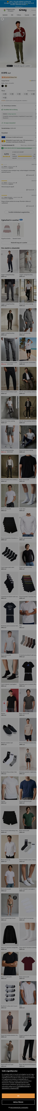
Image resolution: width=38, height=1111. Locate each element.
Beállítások (18, 1102)
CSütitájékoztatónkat (23, 1086)
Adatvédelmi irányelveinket (10, 1088)
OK (18, 1096)
